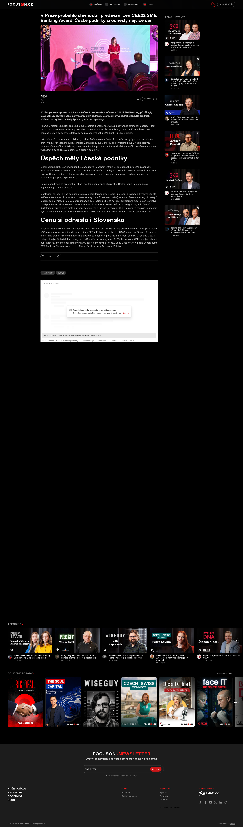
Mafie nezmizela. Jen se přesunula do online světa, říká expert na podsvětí (125, 656)
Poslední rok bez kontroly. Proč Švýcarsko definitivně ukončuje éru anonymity (172, 657)
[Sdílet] (149, 99)
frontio (232, 823)
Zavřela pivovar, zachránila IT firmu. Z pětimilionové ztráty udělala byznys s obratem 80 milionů (184, 82)
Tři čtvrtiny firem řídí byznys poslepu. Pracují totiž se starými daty (184, 194)
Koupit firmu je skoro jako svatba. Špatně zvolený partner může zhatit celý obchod (185, 45)
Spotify (163, 792)
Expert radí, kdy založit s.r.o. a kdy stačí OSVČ (221, 656)
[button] (235, 641)
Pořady (98, 4)
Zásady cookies (129, 796)
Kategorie (115, 4)
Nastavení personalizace (171, 807)
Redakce (126, 792)
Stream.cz (165, 799)
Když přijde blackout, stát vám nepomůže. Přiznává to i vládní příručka (185, 119)
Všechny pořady (225, 673)
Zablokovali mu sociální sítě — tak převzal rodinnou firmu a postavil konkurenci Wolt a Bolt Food (185, 156)
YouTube (164, 796)
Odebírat (155, 769)
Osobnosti (134, 4)
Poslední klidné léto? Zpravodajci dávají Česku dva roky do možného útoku (32, 656)
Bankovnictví (48, 273)
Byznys (61, 273)
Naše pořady (17, 788)
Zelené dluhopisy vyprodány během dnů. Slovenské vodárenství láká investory (184, 230)
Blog (150, 4)
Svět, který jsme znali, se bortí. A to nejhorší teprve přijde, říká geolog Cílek (79, 656)
